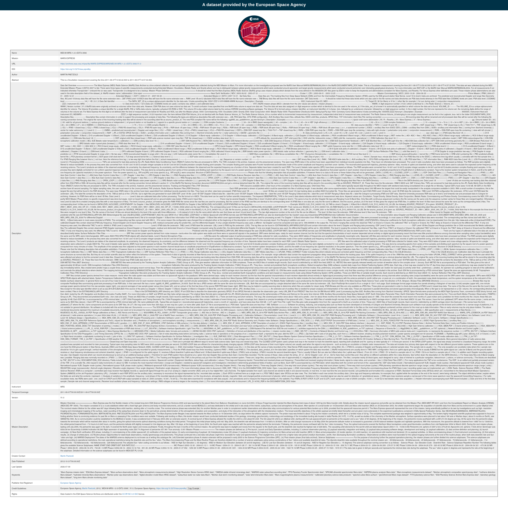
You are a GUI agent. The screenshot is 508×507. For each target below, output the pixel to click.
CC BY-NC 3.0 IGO (130, 494)
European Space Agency (70, 482)
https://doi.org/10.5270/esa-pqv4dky (75, 69)
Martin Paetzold (67, 456)
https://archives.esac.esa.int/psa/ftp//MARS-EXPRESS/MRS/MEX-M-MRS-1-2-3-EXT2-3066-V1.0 (100, 63)
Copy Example (193, 488)
